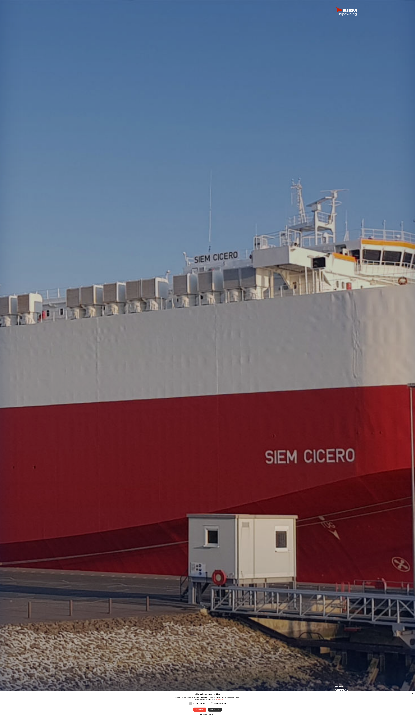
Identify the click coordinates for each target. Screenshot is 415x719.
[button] (207, 714)
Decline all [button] (214, 709)
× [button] (412, 693)
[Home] (346, 11)
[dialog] (207, 705)
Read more (219, 700)
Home (339, 686)
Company (341, 690)
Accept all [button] (200, 709)
